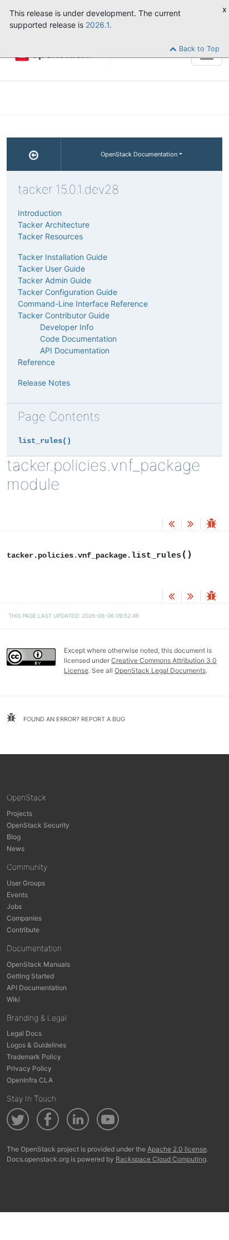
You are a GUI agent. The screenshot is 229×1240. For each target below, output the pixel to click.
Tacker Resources (50, 236)
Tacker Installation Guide (62, 257)
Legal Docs (24, 1033)
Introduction (40, 213)
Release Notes (44, 382)
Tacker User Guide (51, 268)
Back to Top (198, 49)
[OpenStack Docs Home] (34, 154)
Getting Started (30, 976)
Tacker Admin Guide (54, 280)
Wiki (13, 999)
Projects (19, 813)
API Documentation (74, 350)
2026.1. (99, 24)
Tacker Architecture (53, 224)
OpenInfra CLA (30, 1080)
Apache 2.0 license (177, 1149)
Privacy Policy (29, 1068)
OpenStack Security (38, 825)
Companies (24, 918)
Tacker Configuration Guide (67, 292)
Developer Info (66, 327)
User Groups (26, 883)
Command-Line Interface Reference (83, 303)
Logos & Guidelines (36, 1045)
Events (17, 894)
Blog (14, 837)
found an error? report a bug (73, 719)
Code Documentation (78, 338)
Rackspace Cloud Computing (161, 1159)
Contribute (23, 930)
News (15, 848)
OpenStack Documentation (139, 154)
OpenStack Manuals (38, 964)
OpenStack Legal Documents (160, 670)
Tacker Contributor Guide (63, 315)
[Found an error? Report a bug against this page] (211, 524)
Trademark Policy (34, 1056)
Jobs (14, 906)
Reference (36, 362)
